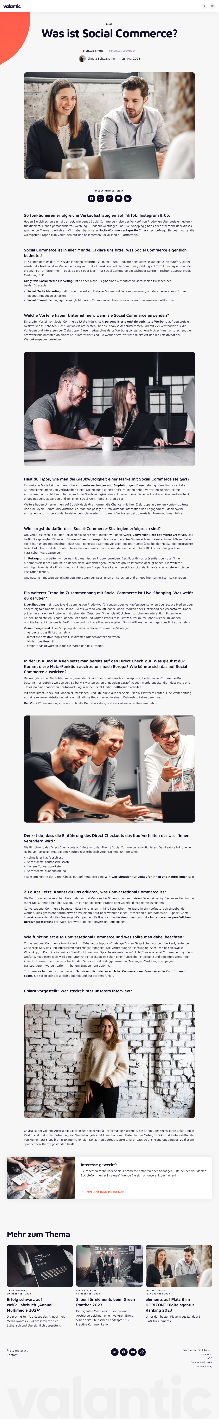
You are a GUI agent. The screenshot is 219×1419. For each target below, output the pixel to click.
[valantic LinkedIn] (128, 198)
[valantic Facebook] (91, 198)
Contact (12, 1355)
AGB (209, 1358)
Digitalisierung (93, 51)
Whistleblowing (204, 1366)
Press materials (17, 1350)
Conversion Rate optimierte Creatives (159, 534)
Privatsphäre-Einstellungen (197, 1349)
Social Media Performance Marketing (112, 1130)
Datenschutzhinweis (201, 1362)
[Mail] (119, 198)
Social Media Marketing (56, 281)
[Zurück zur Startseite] (12, 6)
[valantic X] (100, 198)
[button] (212, 6)
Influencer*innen (113, 609)
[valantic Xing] (109, 198)
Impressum (206, 1354)
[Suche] (204, 6)
